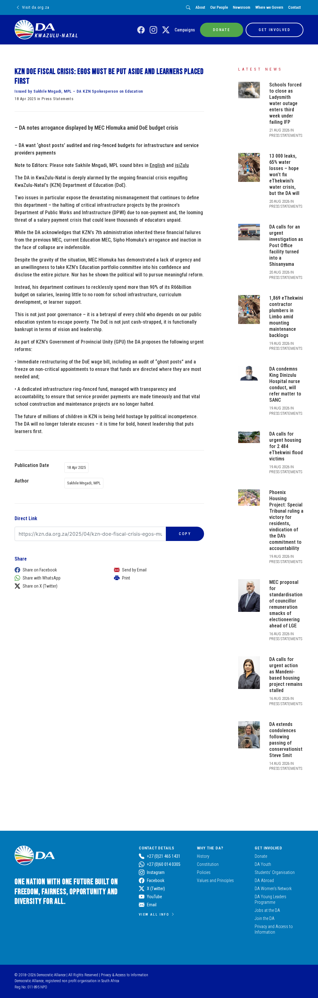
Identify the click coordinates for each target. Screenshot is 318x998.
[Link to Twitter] (166, 30)
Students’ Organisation (275, 872)
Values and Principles (215, 880)
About (200, 7)
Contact (294, 7)
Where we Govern (269, 7)
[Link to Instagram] (153, 30)
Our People (219, 7)
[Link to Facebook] (141, 30)
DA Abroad (264, 880)
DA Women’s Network (273, 888)
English (157, 165)
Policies (204, 872)
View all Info (154, 914)
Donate (261, 856)
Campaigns (185, 29)
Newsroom (241, 7)
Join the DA (265, 918)
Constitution (208, 864)
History (203, 856)
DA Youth (263, 864)
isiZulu (182, 165)
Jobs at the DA (267, 910)
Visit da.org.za (35, 7)
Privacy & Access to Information (124, 975)
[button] (58, 570)
